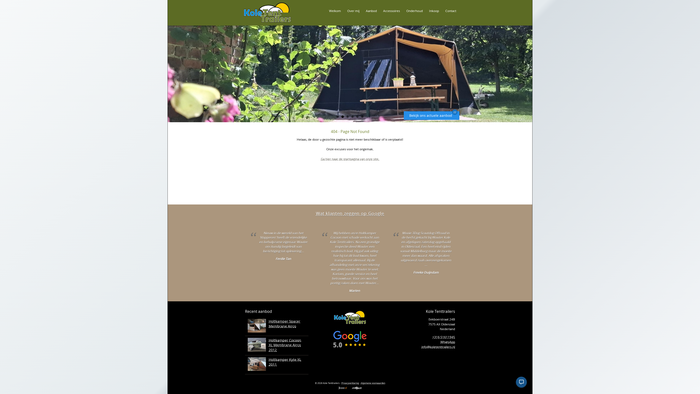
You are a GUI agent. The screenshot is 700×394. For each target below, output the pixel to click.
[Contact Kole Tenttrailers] (451, 358)
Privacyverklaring (350, 383)
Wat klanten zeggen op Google (350, 213)
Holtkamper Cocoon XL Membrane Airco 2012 (285, 345)
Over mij (353, 11)
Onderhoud (414, 11)
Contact (450, 11)
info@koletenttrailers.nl (438, 347)
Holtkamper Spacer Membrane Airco (284, 323)
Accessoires (391, 11)
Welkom (335, 11)
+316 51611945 (443, 337)
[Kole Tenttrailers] (267, 12)
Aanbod (371, 11)
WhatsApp (447, 342)
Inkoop (434, 11)
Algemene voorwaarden (373, 383)
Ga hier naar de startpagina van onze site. (350, 159)
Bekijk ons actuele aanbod (432, 114)
